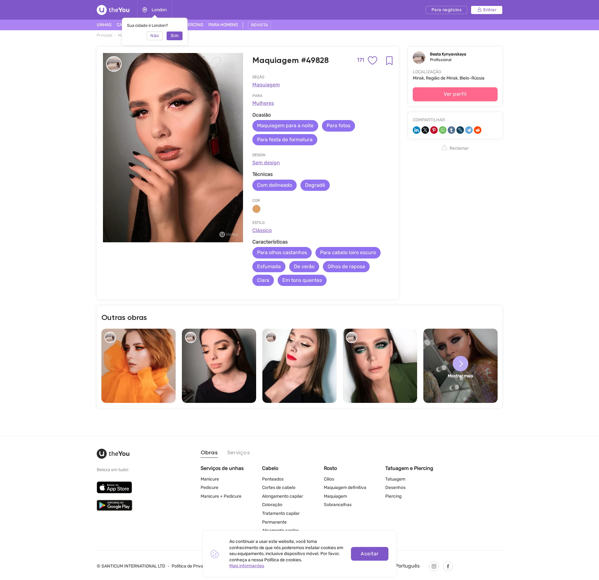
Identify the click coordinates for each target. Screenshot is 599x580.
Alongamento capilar (282, 496)
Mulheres (263, 103)
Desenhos (395, 487)
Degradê (315, 185)
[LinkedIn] (416, 130)
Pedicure (209, 487)
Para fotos (338, 125)
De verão (304, 266)
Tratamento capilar (281, 513)
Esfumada (269, 266)
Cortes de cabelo (278, 487)
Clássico (262, 230)
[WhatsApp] (442, 130)
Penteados (273, 479)
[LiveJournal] (460, 130)
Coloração (272, 504)
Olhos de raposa (346, 266)
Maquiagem (266, 85)
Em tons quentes (302, 280)
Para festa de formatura (285, 140)
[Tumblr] (451, 130)
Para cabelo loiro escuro (348, 252)
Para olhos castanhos (282, 252)
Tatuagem (395, 479)
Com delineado (274, 185)
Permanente (274, 522)
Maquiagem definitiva (345, 487)
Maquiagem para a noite (285, 125)
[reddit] (477, 130)
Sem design (266, 163)
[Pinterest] (434, 130)
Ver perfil (455, 94)
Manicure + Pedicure (221, 496)
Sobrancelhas (338, 504)
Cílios (329, 479)
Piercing (393, 496)
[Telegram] (469, 130)
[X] (425, 130)
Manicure (210, 479)
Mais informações (246, 565)
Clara (263, 280)
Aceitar (369, 554)
